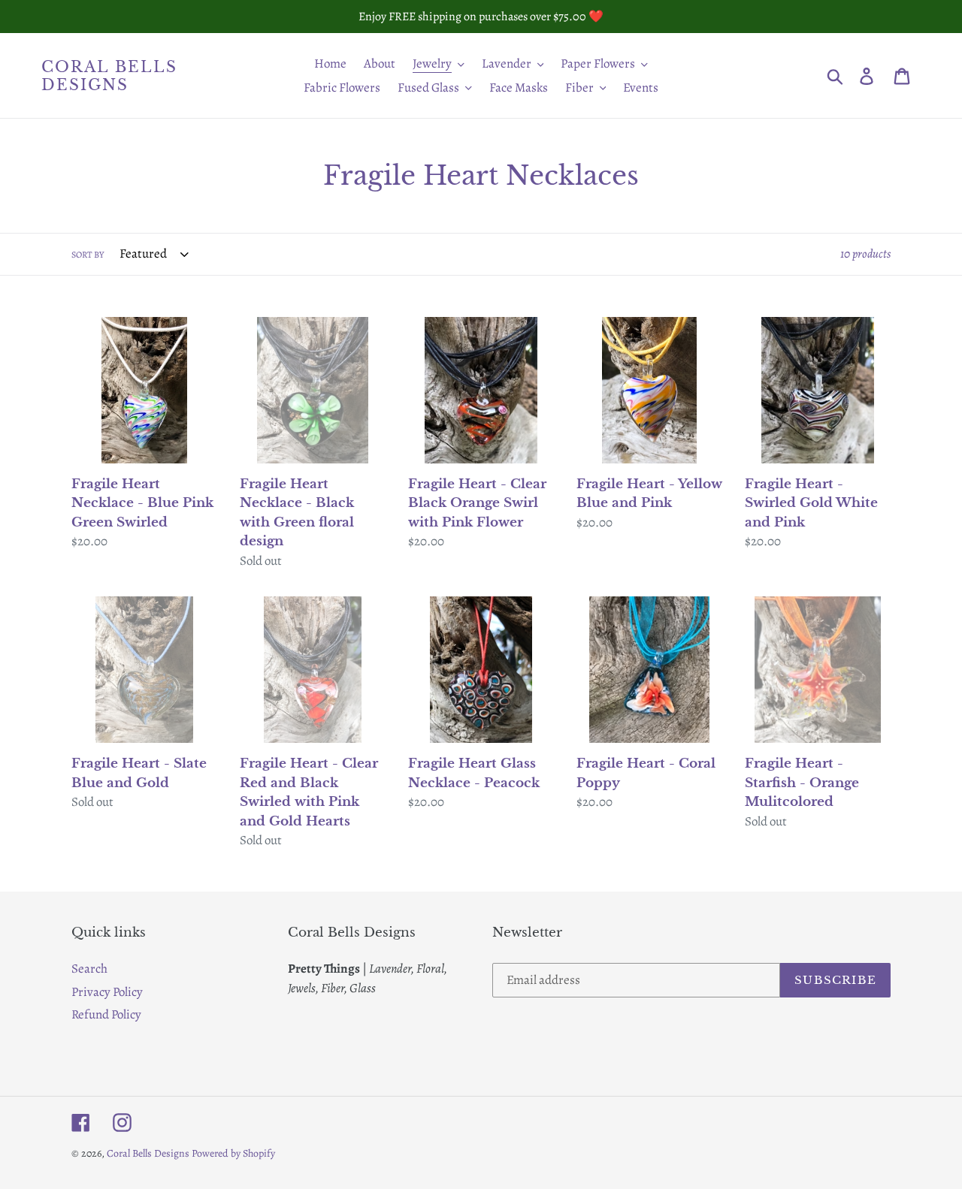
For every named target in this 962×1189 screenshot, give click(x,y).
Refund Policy (106, 1014)
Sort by (87, 255)
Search (89, 968)
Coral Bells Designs (109, 76)
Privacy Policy (107, 991)
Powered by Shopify (233, 1153)
